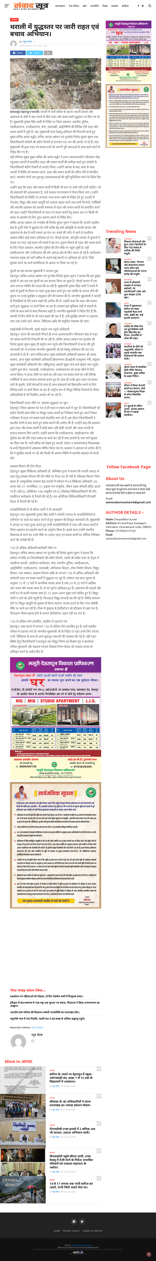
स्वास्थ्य (114, 6)
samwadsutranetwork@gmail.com (128, 502)
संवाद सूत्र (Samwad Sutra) (81, 1245)
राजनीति (94, 6)
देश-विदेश (74, 6)
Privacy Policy (71, 1230)
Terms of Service (92, 1230)
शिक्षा (105, 6)
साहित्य (125, 6)
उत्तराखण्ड (60, 6)
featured (37, 1027)
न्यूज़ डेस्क (27, 41)
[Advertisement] (128, 441)
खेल (85, 6)
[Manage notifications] (148, 1254)
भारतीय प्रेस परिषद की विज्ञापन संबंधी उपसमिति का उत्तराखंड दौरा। (45, 1012)
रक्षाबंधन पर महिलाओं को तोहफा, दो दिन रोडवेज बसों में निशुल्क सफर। (46, 996)
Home (57, 1230)
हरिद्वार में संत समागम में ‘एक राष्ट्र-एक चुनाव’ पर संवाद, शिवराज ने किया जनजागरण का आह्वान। (55, 1004)
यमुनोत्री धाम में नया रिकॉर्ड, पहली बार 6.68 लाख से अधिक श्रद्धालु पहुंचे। (47, 1018)
